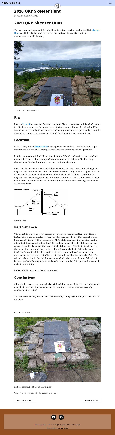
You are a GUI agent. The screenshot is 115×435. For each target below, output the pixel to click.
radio (56, 393)
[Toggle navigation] (110, 3)
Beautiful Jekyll (62, 428)
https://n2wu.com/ (62, 424)
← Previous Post (25, 400)
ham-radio (43, 393)
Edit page (76, 424)
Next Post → (91, 400)
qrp (50, 393)
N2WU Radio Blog (11, 2)
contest (31, 393)
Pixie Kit (26, 124)
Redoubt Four (41, 146)
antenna (23, 393)
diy (36, 393)
